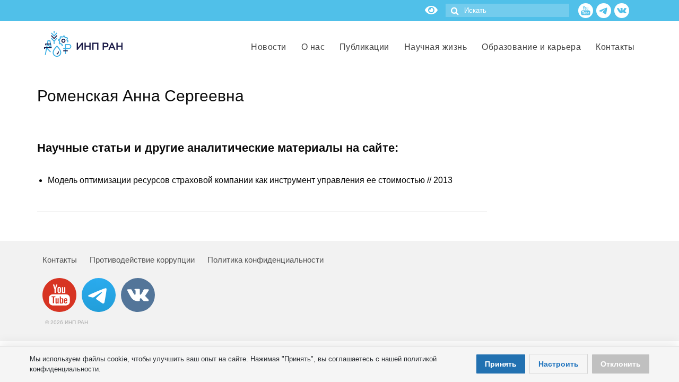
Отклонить (620, 364)
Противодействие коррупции (142, 259)
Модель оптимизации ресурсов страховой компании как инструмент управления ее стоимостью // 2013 (250, 180)
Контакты (59, 259)
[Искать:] (507, 10)
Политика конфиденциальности (265, 259)
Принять (501, 364)
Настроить (558, 364)
